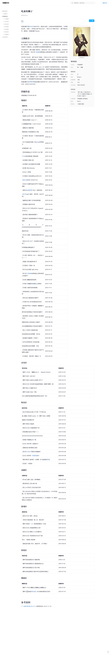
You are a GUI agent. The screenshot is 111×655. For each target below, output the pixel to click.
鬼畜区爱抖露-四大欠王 (29, 606)
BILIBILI (31, 26)
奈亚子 (29, 451)
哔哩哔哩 (31, 82)
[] (38, 142)
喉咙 (32, 283)
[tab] (22, 21)
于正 (23, 156)
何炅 (24, 194)
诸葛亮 (30, 190)
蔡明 (48, 459)
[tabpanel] (57, 309)
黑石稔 (33, 591)
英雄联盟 (34, 455)
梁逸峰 (38, 52)
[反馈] (108, 652)
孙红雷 (25, 180)
